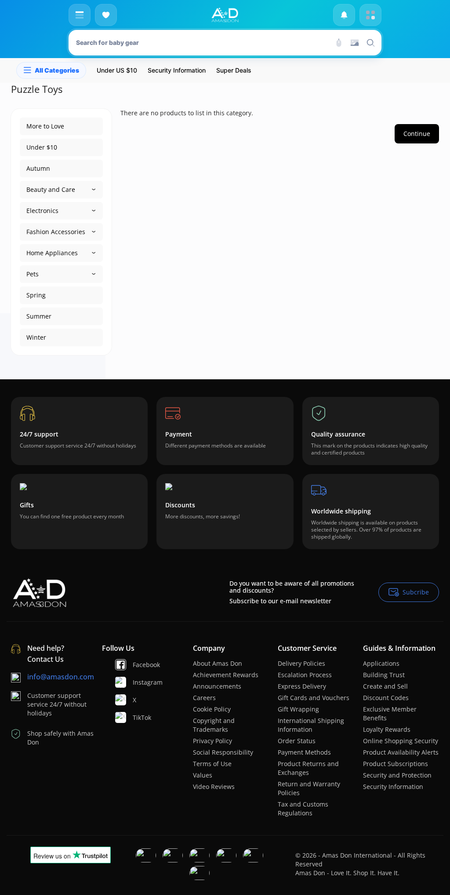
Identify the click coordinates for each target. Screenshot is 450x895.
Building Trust (384, 675)
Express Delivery (302, 686)
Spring (36, 295)
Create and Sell (385, 686)
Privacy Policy (212, 741)
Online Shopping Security (400, 741)
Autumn (38, 168)
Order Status (297, 741)
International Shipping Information (311, 725)
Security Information (393, 786)
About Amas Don (217, 663)
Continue (416, 133)
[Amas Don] (225, 15)
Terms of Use (212, 763)
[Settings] (370, 15)
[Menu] (80, 15)
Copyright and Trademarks (214, 725)
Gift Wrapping (298, 709)
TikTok (136, 717)
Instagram (136, 682)
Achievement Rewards (225, 675)
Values (202, 775)
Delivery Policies (301, 663)
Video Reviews (214, 786)
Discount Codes (386, 697)
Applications (381, 663)
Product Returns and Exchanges (308, 768)
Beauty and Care (50, 189)
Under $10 (41, 147)
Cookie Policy (212, 709)
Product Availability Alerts (401, 752)
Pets (32, 274)
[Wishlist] (106, 15)
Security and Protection (397, 775)
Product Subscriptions (395, 763)
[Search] (339, 42)
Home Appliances (52, 253)
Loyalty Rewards (386, 729)
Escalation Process (305, 675)
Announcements (217, 686)
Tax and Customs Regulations (303, 808)
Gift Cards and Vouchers (313, 697)
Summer (38, 316)
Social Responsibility (223, 752)
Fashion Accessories (55, 231)
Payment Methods (304, 752)
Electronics (42, 210)
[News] (344, 15)
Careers (204, 697)
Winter (36, 337)
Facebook (136, 664)
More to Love (45, 126)
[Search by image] (355, 42)
